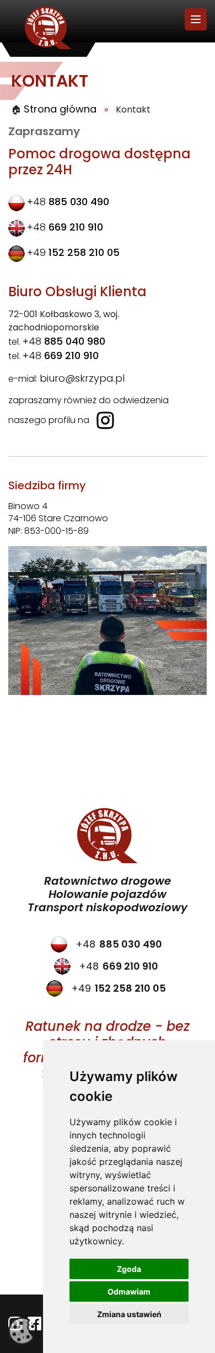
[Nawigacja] (196, 19)
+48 (68, 201)
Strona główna (58, 109)
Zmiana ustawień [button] (129, 1314)
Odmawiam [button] (129, 1291)
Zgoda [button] (129, 1269)
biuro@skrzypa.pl (82, 378)
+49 (73, 252)
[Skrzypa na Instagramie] (105, 419)
